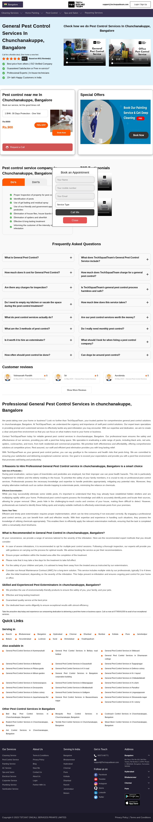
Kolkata (115, 634)
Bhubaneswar (24, 634)
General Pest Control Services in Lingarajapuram (125, 692)
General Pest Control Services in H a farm (122, 683)
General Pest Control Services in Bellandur (23, 664)
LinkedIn (102, 793)
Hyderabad (57, 634)
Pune (128, 634)
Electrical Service (9, 776)
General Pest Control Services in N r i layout (122, 673)
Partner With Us (39, 785)
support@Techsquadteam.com (106, 762)
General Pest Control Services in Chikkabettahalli (125, 678)
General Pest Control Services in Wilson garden (25, 673)
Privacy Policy (38, 760)
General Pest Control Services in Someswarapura (26, 683)
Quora (101, 788)
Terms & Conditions (41, 755)
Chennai (72, 634)
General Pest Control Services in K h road (72, 668)
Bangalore (42, 634)
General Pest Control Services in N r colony (122, 702)
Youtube (101, 779)
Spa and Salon (71, 13)
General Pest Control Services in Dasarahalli (73, 664)
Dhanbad (87, 634)
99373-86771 (103, 755)
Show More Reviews (76, 390)
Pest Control (52, 13)
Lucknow (42, 639)
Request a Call (17, 147)
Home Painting (32, 13)
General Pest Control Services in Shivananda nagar (126, 697)
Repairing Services (94, 13)
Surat (55, 639)
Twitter (101, 797)
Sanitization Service (10, 789)
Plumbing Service (9, 785)
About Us (36, 776)
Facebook (102, 775)
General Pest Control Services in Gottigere (72, 692)
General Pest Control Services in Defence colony (124, 668)
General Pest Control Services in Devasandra (24, 688)
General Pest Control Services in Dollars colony (25, 692)
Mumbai (101, 634)
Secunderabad (25, 639)
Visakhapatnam (87, 639)
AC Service (6, 768)
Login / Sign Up (140, 4)
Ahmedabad (69, 639)
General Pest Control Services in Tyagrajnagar (124, 664)
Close (75, 220)
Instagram (102, 784)
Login (35, 781)
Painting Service (9, 764)
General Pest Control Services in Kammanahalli (25, 651)
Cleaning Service (9, 755)
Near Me (36, 768)
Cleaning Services (10, 13)
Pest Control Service (10, 760)
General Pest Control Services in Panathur (122, 688)
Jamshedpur (142, 634)
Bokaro (9, 639)
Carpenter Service (9, 781)
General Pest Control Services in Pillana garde (25, 668)
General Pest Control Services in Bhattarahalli (74, 688)
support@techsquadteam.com (115, 4)
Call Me (75, 212)
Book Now (61, 133)
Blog (35, 764)
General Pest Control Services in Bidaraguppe (74, 683)
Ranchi (9, 634)
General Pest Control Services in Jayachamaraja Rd (27, 697)
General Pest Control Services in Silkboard (122, 651)
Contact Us (37, 772)
